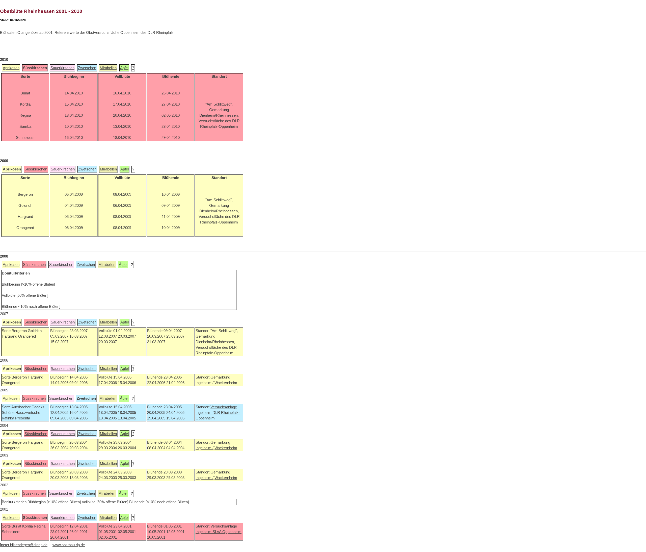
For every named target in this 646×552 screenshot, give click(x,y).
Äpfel (124, 68)
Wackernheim (225, 448)
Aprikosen (11, 68)
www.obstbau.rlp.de (68, 545)
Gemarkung (220, 442)
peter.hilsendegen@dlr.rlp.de (24, 545)
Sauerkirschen (62, 68)
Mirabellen (108, 68)
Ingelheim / (204, 448)
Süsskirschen (35, 169)
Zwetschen (87, 68)
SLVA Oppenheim (226, 532)
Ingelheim (204, 413)
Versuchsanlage (223, 407)
